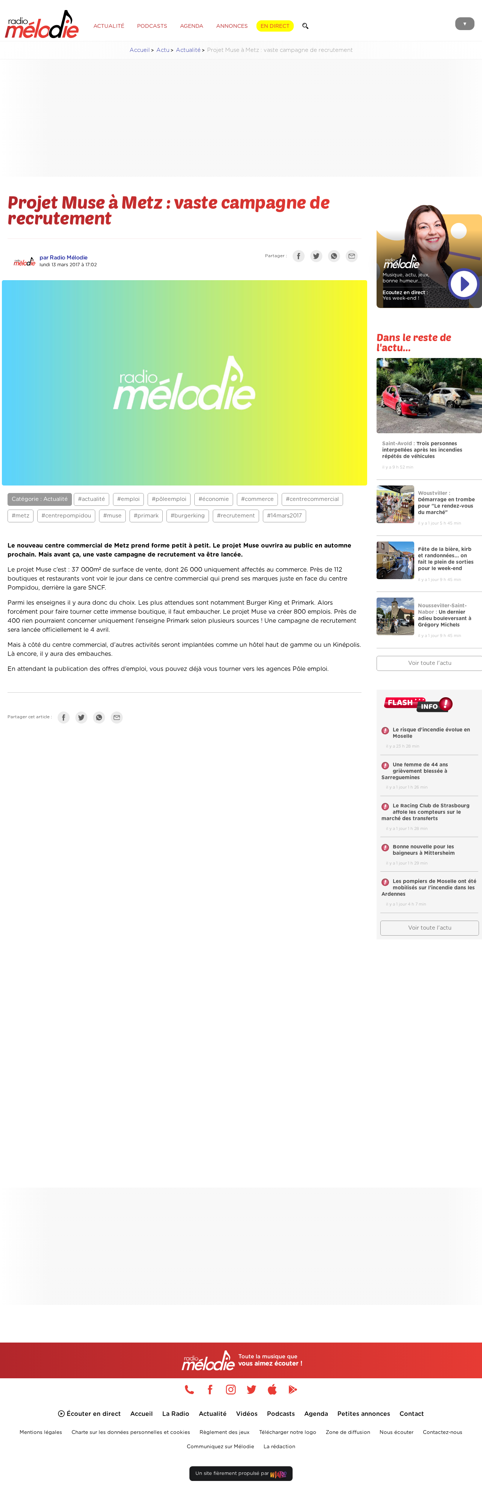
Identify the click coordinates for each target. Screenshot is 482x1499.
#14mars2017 (284, 516)
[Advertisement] (247, 118)
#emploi (128, 499)
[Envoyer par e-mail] (354, 258)
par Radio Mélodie (64, 258)
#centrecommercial (312, 499)
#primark (146, 516)
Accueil (140, 50)
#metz (20, 516)
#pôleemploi (169, 499)
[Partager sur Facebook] (300, 258)
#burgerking (188, 516)
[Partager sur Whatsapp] (101, 719)
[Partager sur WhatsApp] (336, 258)
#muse (112, 516)
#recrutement (236, 516)
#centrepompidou (66, 516)
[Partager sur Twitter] (318, 258)
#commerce (257, 499)
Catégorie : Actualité (40, 499)
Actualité (188, 50)
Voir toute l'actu (429, 928)
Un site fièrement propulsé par (232, 1473)
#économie (213, 499)
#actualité (91, 499)
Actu (162, 50)
